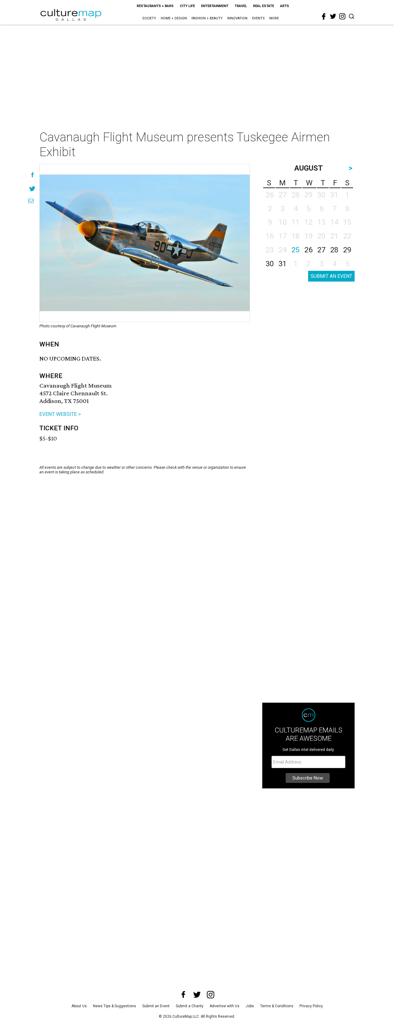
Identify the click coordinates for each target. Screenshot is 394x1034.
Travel (241, 6)
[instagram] (342, 16)
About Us (79, 1006)
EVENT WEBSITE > (60, 414)
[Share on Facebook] (32, 174)
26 (308, 250)
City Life (187, 6)
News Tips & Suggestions (114, 1006)
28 (334, 250)
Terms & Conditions (276, 1006)
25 (295, 250)
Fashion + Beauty (207, 18)
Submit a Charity (189, 1006)
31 (283, 263)
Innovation (237, 18)
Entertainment (214, 6)
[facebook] (324, 16)
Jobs (250, 1006)
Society (149, 18)
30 (270, 263)
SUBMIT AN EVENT (331, 276)
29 (347, 250)
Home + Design (174, 18)
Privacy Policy (311, 1006)
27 (321, 250)
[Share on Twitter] (32, 188)
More (274, 18)
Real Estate (263, 6)
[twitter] (333, 16)
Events (258, 18)
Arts (284, 6)
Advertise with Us (224, 1006)
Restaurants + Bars (155, 6)
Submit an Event (156, 1006)
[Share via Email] (31, 201)
